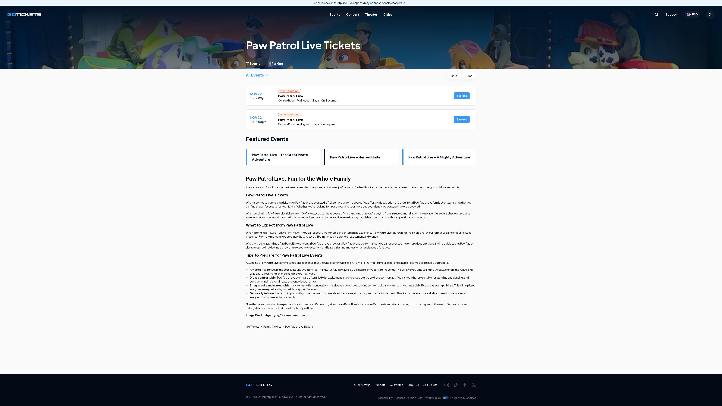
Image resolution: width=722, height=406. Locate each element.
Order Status (362, 384)
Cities (387, 14)
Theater (371, 14)
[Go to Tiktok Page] (456, 385)
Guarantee (396, 384)
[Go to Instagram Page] (446, 385)
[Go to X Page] (474, 385)
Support (672, 14)
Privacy (432, 397)
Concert (352, 14)
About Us (413, 384)
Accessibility (385, 397)
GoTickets (252, 326)
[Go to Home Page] (24, 14)
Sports (335, 14)
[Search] (656, 14)
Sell (430, 384)
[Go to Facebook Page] (465, 385)
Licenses (399, 397)
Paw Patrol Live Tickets (299, 326)
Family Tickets (272, 326)
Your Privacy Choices (463, 397)
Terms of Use (414, 397)
